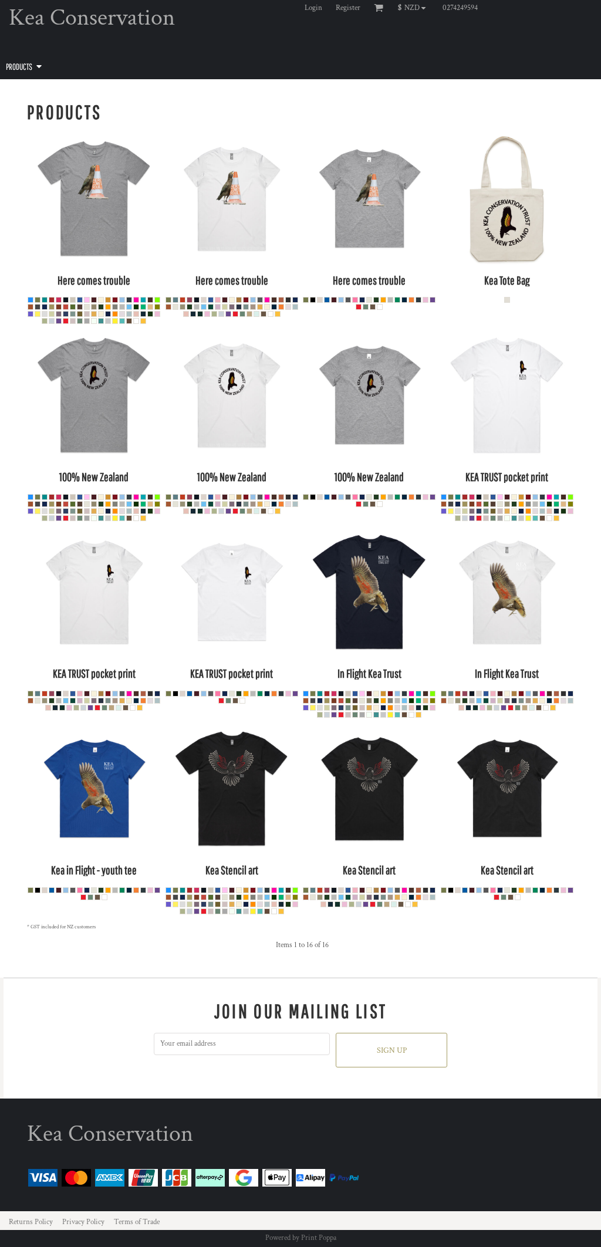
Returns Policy (31, 1222)
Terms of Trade (137, 1222)
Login (313, 8)
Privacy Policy (83, 1222)
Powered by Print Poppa (300, 1238)
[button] (414, 8)
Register (348, 8)
